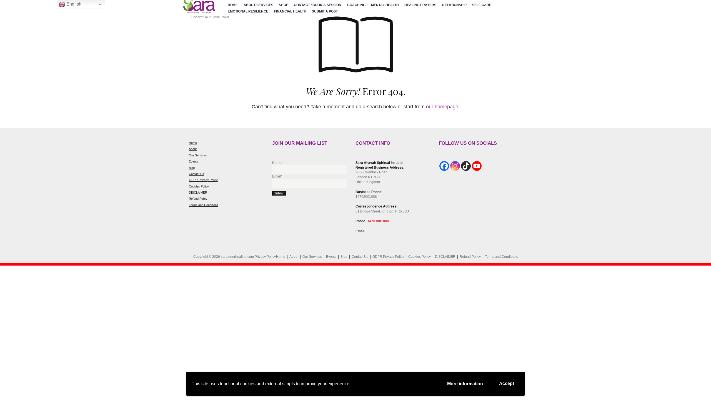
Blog (192, 167)
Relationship (454, 5)
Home (233, 5)
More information (465, 383)
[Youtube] (477, 166)
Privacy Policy (265, 257)
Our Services (198, 155)
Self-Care (481, 5)
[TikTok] (466, 166)
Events (193, 161)
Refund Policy (198, 198)
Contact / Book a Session (317, 5)
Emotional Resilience (248, 11)
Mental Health (385, 5)
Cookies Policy (199, 186)
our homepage (442, 106)
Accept (506, 383)
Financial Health (290, 11)
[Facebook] (444, 166)
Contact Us (196, 174)
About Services (258, 5)
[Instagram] (455, 166)
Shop (283, 5)
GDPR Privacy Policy (203, 180)
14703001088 (378, 221)
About (193, 149)
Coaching (356, 5)
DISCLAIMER (198, 192)
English (73, 4)
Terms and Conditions (203, 205)
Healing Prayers (420, 5)
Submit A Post (325, 11)
